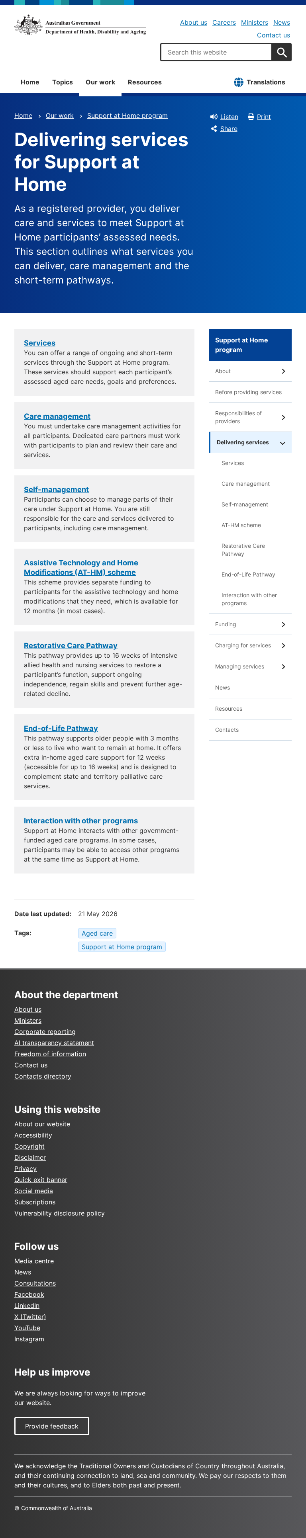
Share (228, 129)
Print (264, 117)
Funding (225, 624)
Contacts (227, 729)
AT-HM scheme (241, 525)
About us (193, 22)
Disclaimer (30, 1157)
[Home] (80, 24)
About (223, 370)
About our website (42, 1124)
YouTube (27, 1328)
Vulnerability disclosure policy (59, 1213)
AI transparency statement (54, 1043)
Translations (266, 82)
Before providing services (248, 392)
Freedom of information (50, 1054)
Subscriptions (34, 1202)
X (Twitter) (30, 1317)
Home (30, 82)
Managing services (239, 666)
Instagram (29, 1339)
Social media (33, 1191)
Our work (100, 82)
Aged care (97, 933)
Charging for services (243, 645)
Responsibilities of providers (238, 417)
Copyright (29, 1146)
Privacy (25, 1169)
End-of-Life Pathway (248, 574)
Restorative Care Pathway (243, 549)
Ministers (254, 22)
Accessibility (33, 1135)
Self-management (245, 504)
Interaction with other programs (249, 599)
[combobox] (216, 52)
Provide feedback (51, 1426)
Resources (145, 82)
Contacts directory (42, 1076)
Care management (246, 483)
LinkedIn (26, 1305)
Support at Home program (127, 115)
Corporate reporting (45, 1032)
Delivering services (243, 442)
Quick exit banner (40, 1180)
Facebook (29, 1294)
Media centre (34, 1261)
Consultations (35, 1283)
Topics (62, 82)
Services (233, 462)
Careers (224, 22)
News (281, 22)
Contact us (273, 35)
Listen (229, 117)
